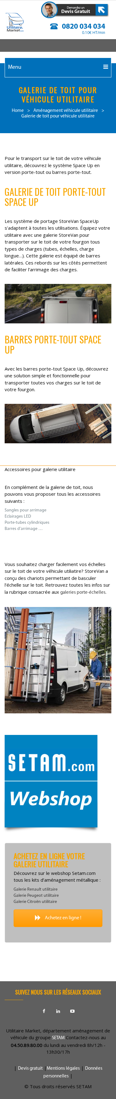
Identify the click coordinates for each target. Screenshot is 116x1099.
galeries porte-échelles (82, 592)
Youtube (72, 1011)
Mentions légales (63, 1068)
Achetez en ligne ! (62, 918)
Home (18, 111)
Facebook (44, 1011)
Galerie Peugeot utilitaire (36, 895)
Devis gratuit (30, 1068)
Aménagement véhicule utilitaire (65, 111)
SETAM (58, 1038)
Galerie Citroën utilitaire (35, 902)
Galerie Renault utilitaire (36, 889)
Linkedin (58, 1011)
